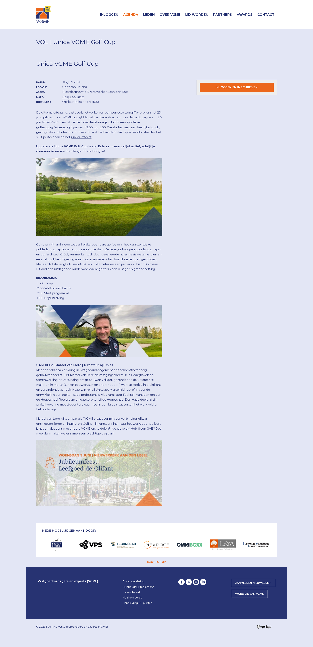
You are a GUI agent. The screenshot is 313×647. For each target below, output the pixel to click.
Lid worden (196, 15)
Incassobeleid (131, 592)
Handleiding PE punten (137, 603)
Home (93, 14)
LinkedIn (203, 582)
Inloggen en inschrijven (237, 87)
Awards (245, 15)
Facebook (181, 582)
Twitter (188, 582)
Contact (265, 15)
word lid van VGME (249, 593)
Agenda (130, 15)
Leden (149, 15)
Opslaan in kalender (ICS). (80, 102)
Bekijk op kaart (73, 97)
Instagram (196, 582)
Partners (222, 15)
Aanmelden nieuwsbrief (253, 583)
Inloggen (109, 15)
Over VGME (170, 15)
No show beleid (132, 597)
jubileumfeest (81, 137)
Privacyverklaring (133, 581)
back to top (156, 562)
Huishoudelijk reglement (138, 587)
